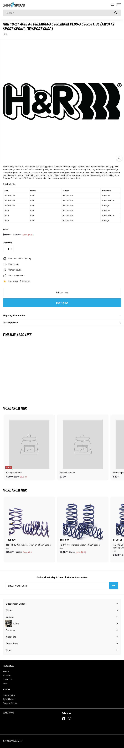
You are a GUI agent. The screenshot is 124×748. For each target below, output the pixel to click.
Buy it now (62, 302)
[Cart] (112, 5)
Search (6, 671)
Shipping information (14, 315)
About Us (7, 675)
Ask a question (10, 322)
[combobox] (62, 13)
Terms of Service (10, 703)
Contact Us (7, 679)
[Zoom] (119, 158)
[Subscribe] (113, 585)
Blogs (5, 683)
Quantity (7, 242)
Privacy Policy (9, 695)
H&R (5, 34)
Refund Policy (9, 699)
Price (5, 229)
